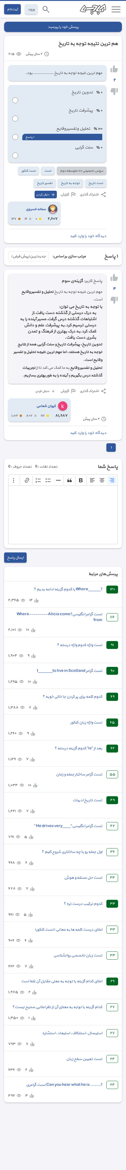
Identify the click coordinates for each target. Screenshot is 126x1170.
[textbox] (63, 515)
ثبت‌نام (12, 9)
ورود (31, 9)
